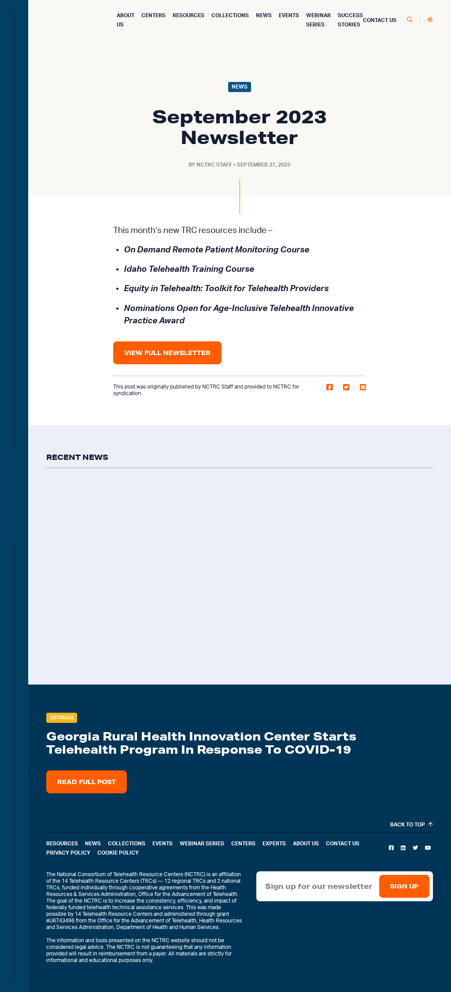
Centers (153, 15)
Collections (230, 15)
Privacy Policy (68, 852)
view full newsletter (167, 353)
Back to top (408, 824)
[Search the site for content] (410, 20)
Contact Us (379, 20)
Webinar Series (202, 843)
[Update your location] (430, 20)
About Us (306, 843)
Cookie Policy (118, 852)
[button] (329, 390)
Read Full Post (86, 782)
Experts (274, 843)
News (264, 15)
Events (289, 15)
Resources (188, 15)
